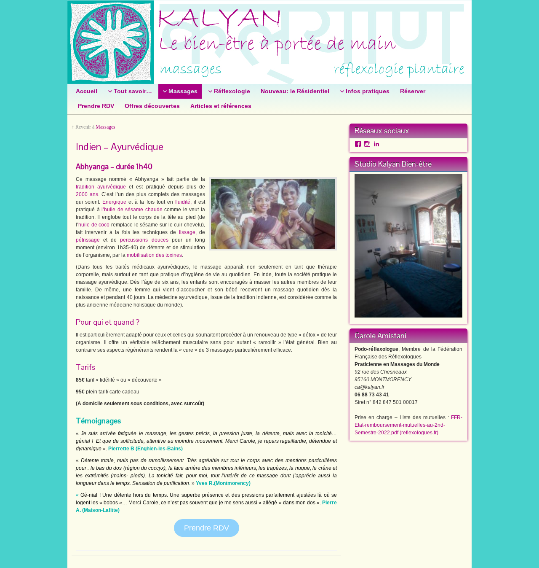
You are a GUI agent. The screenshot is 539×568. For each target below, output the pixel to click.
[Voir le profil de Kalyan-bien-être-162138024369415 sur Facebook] (358, 143)
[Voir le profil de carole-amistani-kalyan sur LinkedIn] (376, 143)
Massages (105, 127)
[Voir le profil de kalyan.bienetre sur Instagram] (367, 143)
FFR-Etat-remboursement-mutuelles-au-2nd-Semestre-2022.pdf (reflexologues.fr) (408, 425)
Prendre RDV (206, 528)
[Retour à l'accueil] (269, 42)
